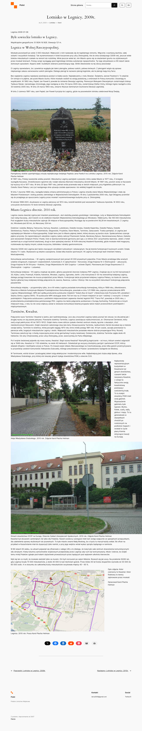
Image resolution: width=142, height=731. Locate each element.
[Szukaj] (114, 5)
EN (129, 5)
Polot (22, 5)
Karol (59, 23)
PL (122, 5)
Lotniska (52, 23)
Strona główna (77, 5)
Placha (13, 719)
